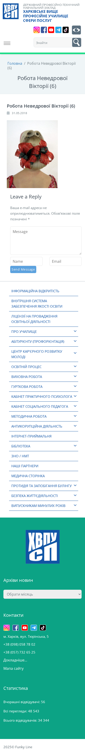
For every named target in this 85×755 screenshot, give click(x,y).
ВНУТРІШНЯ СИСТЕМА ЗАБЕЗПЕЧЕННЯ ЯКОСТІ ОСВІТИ (36, 303)
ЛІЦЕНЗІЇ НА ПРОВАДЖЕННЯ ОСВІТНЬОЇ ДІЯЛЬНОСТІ (34, 319)
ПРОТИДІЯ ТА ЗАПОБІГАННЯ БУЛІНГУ (41, 485)
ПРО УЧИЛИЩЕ (24, 331)
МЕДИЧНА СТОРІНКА (28, 476)
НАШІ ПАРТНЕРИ (24, 466)
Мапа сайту (13, 668)
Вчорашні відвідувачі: (22, 702)
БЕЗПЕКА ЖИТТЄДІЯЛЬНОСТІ (34, 495)
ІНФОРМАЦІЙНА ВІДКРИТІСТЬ (35, 291)
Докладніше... (15, 660)
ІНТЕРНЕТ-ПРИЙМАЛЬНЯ (31, 436)
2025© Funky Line (17, 747)
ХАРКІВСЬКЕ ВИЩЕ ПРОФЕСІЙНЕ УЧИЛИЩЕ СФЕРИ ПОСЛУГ (45, 16)
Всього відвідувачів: (20, 720)
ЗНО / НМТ (20, 456)
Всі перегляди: (15, 711)
